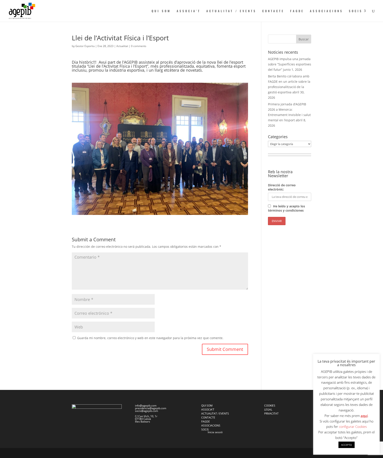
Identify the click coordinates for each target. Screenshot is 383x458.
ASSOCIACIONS (326, 11)
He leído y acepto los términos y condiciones (286, 208)
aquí (364, 415)
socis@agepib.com (146, 411)
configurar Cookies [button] (353, 426)
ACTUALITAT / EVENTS (231, 11)
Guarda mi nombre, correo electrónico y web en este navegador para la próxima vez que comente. (150, 338)
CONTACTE (273, 11)
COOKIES (269, 405)
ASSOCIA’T (189, 11)
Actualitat (122, 46)
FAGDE (297, 11)
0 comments (138, 46)
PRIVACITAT (271, 413)
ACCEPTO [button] (346, 444)
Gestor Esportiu (85, 46)
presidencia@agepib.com (150, 408)
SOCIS (356, 11)
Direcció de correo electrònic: (282, 187)
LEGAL (268, 409)
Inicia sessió (215, 432)
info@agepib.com (145, 405)
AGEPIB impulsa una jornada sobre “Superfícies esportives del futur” (289, 64)
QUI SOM (161, 11)
